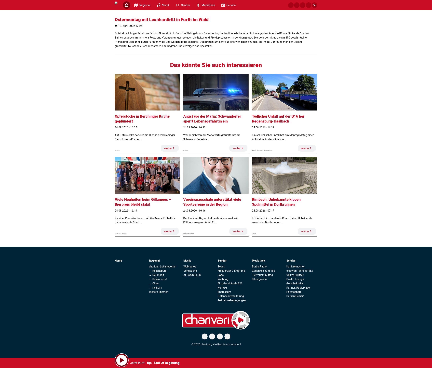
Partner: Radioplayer (298, 287)
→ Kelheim (155, 287)
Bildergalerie (259, 279)
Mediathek (258, 260)
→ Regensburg (158, 270)
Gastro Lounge (295, 279)
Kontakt (222, 287)
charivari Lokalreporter (162, 266)
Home (118, 260)
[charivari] (116, 5)
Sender (222, 260)
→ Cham (154, 283)
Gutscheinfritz (294, 283)
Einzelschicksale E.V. (230, 283)
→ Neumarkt (156, 275)
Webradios (189, 266)
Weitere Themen (158, 291)
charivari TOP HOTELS (299, 270)
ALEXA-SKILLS (192, 275)
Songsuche (190, 270)
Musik (187, 260)
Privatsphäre (293, 291)
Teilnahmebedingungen (232, 300)
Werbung (223, 279)
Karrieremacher (295, 266)
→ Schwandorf (158, 279)
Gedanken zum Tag (263, 270)
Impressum (224, 291)
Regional (154, 260)
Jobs (221, 275)
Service (290, 260)
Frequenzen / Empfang (231, 270)
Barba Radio (259, 266)
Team (221, 266)
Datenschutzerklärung (231, 296)
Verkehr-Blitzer (294, 275)
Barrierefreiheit (295, 296)
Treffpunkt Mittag (262, 275)
